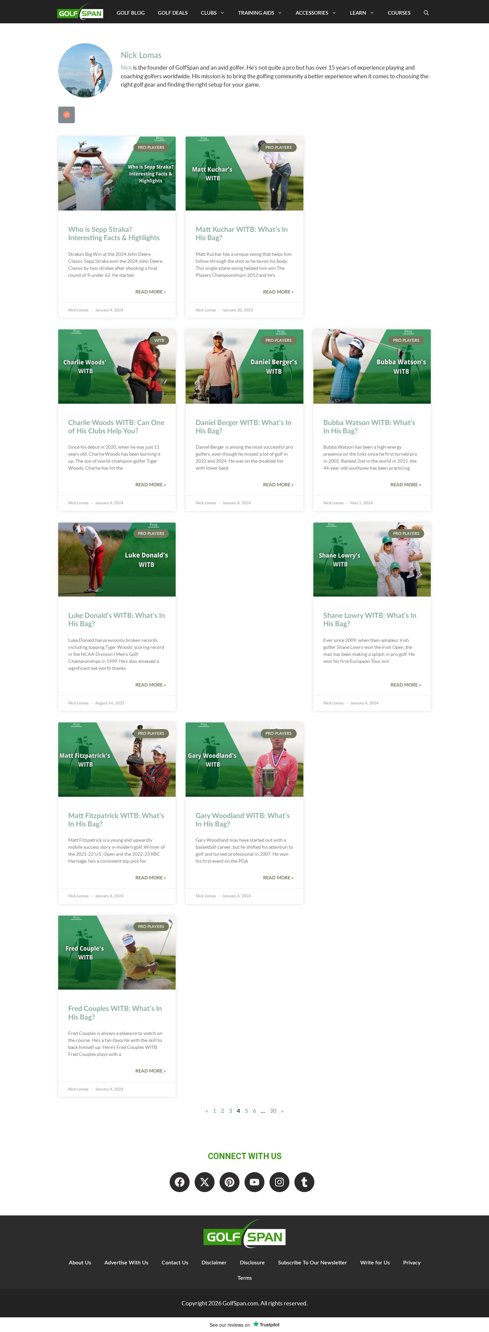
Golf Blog (131, 13)
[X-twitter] (205, 1182)
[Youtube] (254, 1182)
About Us (80, 1262)
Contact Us (175, 1262)
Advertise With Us (126, 1262)
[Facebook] (180, 1182)
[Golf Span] (82, 11)
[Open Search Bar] (426, 13)
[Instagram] (279, 1182)
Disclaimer (214, 1262)
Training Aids (256, 13)
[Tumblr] (304, 1182)
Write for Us (375, 1262)
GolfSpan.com (240, 1303)
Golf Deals (173, 13)
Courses (399, 13)
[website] (66, 115)
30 (273, 1111)
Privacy (411, 1262)
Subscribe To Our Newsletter (312, 1262)
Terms (245, 1278)
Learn (358, 13)
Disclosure (252, 1262)
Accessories (312, 13)
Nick (126, 67)
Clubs (209, 13)
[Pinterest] (230, 1182)
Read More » (150, 292)
